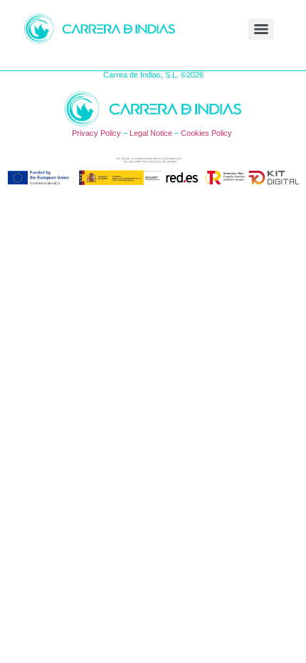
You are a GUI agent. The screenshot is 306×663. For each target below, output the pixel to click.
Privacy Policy (96, 133)
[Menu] (261, 29)
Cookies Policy (206, 133)
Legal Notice (151, 133)
